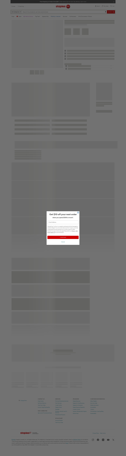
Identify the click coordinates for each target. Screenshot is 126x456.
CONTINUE (63, 237)
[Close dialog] (78, 212)
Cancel (63, 242)
